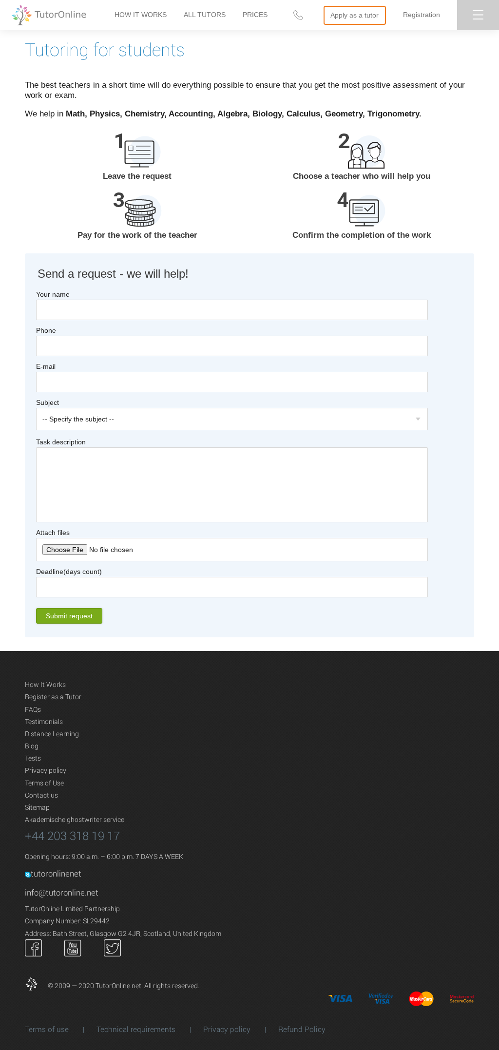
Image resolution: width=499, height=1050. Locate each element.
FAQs (33, 709)
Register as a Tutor (53, 696)
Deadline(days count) (69, 571)
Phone (46, 330)
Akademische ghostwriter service (74, 819)
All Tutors (205, 15)
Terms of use (48, 1029)
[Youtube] (72, 947)
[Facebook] (33, 947)
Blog (31, 745)
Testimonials (44, 721)
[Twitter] (112, 947)
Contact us (41, 795)
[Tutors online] (35, 985)
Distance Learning (52, 733)
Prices (255, 15)
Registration (421, 15)
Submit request (69, 616)
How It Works (141, 15)
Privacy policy (45, 770)
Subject (47, 402)
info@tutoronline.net (61, 892)
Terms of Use (44, 782)
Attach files (53, 532)
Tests (33, 758)
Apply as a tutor (354, 15)
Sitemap (37, 807)
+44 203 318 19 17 (72, 835)
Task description (61, 442)
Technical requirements (136, 1029)
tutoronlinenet (56, 873)
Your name (53, 294)
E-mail (46, 366)
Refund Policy (302, 1029)
